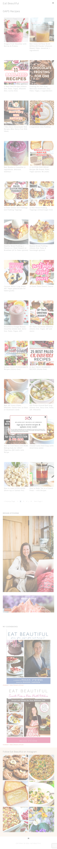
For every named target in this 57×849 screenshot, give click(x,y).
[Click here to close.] (45, 417)
